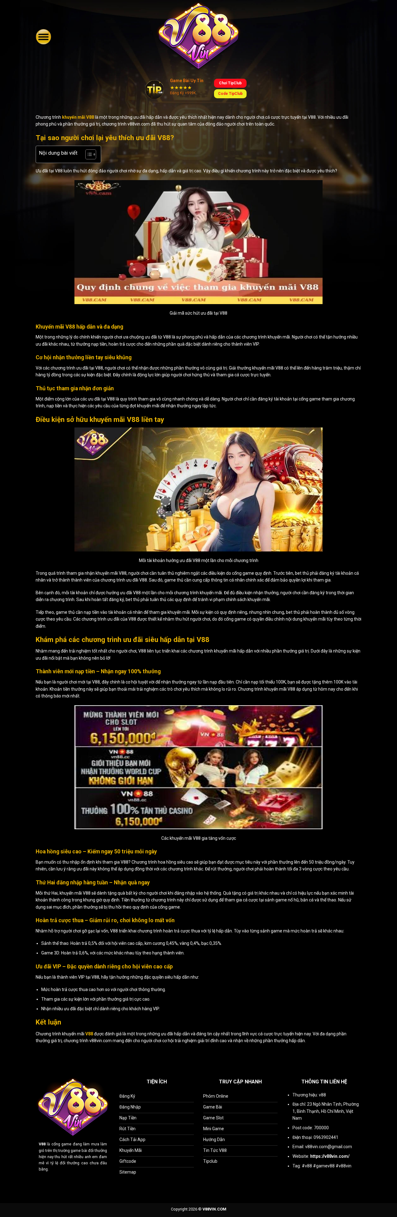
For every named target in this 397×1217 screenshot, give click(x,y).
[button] (43, 36)
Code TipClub (230, 93)
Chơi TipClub (230, 83)
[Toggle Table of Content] (88, 154)
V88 (42, 1144)
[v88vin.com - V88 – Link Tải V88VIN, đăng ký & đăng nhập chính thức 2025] (198, 36)
